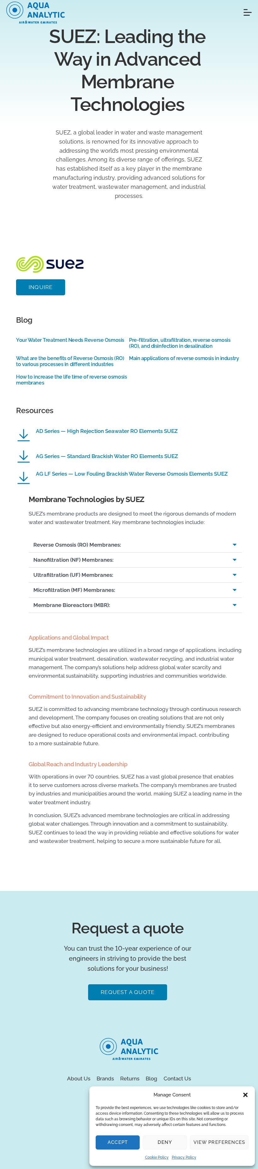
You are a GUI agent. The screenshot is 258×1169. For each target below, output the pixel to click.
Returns (129, 1078)
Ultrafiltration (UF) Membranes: (73, 575)
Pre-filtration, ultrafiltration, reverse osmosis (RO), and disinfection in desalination (179, 343)
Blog (151, 1078)
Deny (165, 1142)
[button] (245, 1095)
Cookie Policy (157, 1157)
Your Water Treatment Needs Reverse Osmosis (70, 340)
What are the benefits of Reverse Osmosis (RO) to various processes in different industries (70, 361)
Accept (117, 1142)
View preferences (219, 1142)
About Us (78, 1078)
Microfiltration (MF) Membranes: (74, 590)
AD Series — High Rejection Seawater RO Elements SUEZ (107, 431)
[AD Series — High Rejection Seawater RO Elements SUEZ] (23, 435)
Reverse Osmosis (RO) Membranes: (77, 545)
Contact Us (177, 1078)
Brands (105, 1078)
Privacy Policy (184, 1157)
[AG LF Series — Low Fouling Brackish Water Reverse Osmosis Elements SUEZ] (23, 477)
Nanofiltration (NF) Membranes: (73, 560)
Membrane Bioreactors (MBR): (71, 605)
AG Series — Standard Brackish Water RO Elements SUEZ (107, 456)
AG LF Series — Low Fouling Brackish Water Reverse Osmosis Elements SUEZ (132, 474)
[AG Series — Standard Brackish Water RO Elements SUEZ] (23, 456)
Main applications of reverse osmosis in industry (184, 358)
